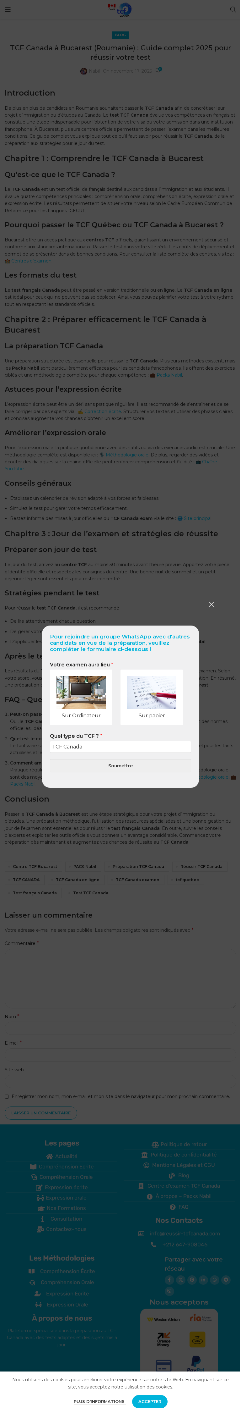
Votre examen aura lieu (81, 665)
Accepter (149, 1401)
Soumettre (120, 765)
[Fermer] (211, 604)
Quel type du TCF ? (76, 736)
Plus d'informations (100, 1401)
